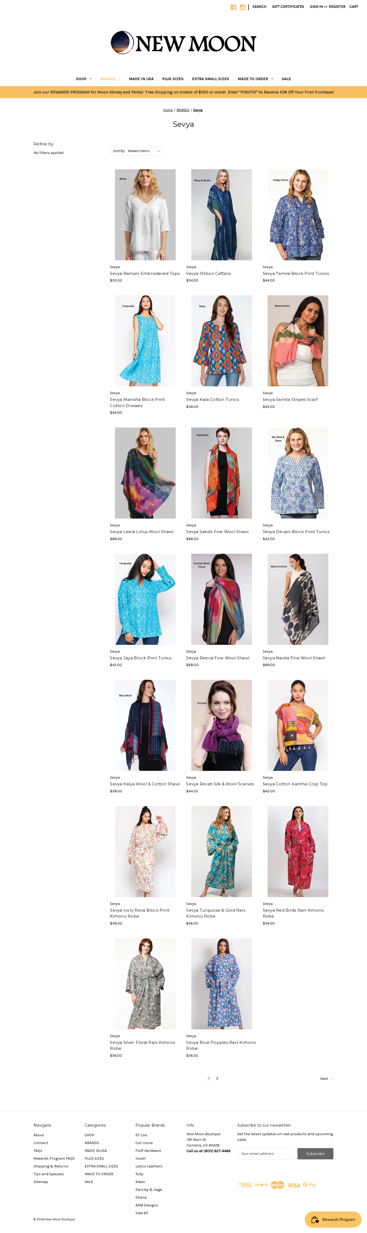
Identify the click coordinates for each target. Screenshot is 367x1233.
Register (337, 6)
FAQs (38, 1150)
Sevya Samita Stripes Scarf (290, 399)
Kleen (140, 1182)
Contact (41, 1143)
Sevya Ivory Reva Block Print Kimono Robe (140, 913)
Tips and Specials (49, 1174)
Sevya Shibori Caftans (208, 273)
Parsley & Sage (148, 1189)
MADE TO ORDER (253, 78)
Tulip (139, 1174)
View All (141, 1213)
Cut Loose (144, 1143)
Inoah (140, 1158)
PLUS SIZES (173, 78)
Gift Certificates (288, 6)
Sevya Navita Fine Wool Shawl (294, 657)
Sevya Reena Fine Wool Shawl (217, 657)
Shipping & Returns (51, 1166)
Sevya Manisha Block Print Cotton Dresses (137, 402)
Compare (143, 215)
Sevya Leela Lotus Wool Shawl (141, 531)
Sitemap (41, 1182)
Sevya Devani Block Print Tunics (296, 531)
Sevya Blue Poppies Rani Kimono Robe (221, 1045)
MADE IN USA (141, 78)
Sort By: (119, 151)
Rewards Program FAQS (54, 1158)
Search (259, 6)
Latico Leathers (149, 1166)
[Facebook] (233, 7)
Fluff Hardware (148, 1150)
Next (324, 1078)
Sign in (316, 6)
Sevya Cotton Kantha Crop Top (295, 783)
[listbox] (145, 151)
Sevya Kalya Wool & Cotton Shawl (145, 783)
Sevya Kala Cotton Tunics (212, 399)
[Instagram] (243, 7)
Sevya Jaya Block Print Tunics (140, 657)
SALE (286, 78)
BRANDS (108, 78)
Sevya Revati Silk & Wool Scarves (220, 783)
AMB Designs (146, 1205)
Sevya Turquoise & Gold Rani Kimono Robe (215, 913)
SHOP (81, 78)
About (39, 1135)
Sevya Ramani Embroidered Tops (144, 273)
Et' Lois (141, 1135)
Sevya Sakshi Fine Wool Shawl (217, 531)
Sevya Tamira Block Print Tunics (296, 273)
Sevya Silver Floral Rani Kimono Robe (142, 1045)
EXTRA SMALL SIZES (210, 78)
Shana (141, 1197)
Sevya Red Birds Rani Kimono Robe (293, 913)
